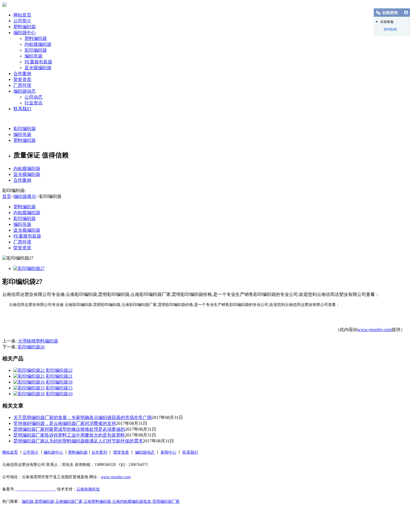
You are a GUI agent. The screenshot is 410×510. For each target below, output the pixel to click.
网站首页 (22, 15)
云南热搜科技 (88, 489)
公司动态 (33, 97)
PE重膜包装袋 (38, 61)
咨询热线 (390, 29)
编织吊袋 (33, 56)
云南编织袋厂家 (69, 501)
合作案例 (22, 73)
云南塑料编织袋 (97, 501)
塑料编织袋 (24, 26)
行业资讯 (33, 102)
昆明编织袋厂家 (166, 501)
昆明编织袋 (44, 501)
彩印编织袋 (36, 50)
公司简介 (22, 20)
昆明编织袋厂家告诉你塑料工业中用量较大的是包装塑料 (69, 435)
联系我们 (22, 108)
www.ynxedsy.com (375, 329)
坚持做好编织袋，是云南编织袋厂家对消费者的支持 (64, 423)
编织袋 (27, 501)
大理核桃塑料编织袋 (38, 341)
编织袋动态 (24, 91)
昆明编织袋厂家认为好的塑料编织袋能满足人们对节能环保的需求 (78, 441)
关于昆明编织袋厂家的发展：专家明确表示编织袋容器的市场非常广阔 (82, 417)
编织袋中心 (24, 32)
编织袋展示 (25, 196)
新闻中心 (168, 452)
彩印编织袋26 (31, 346)
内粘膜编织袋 (38, 44)
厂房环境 (22, 85)
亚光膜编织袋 (38, 67)
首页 (6, 196)
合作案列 (99, 452)
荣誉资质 (22, 79)
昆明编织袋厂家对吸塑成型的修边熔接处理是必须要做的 (69, 429)
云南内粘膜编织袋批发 (131, 501)
